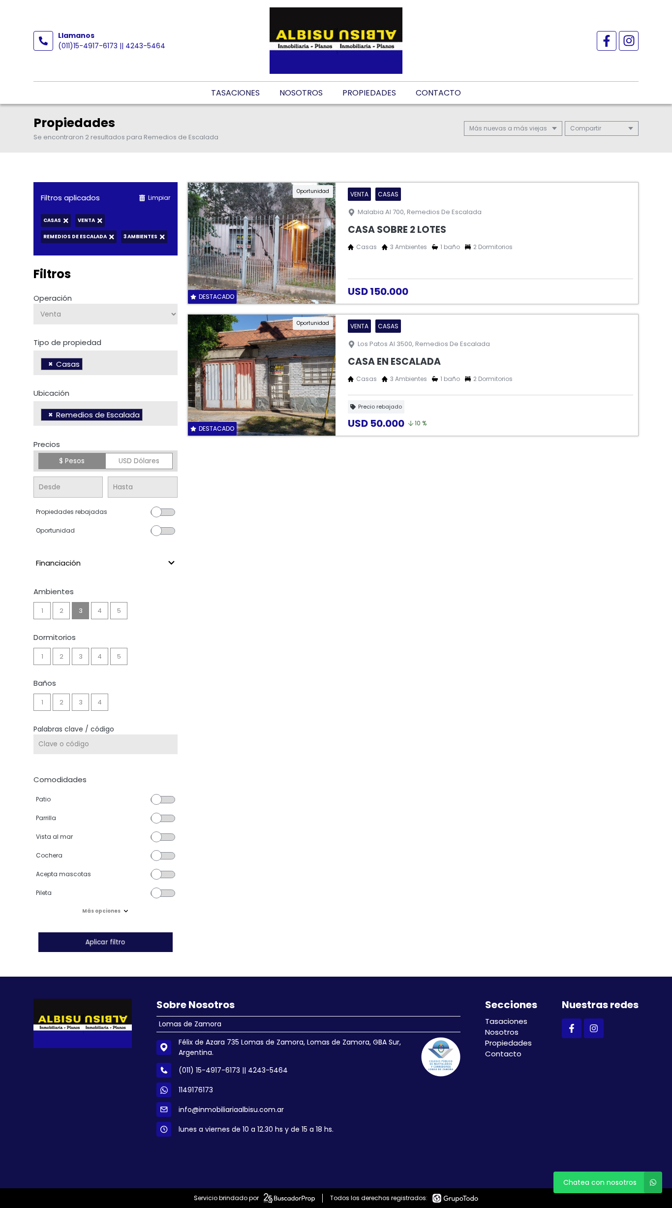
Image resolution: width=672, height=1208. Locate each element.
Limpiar (159, 197)
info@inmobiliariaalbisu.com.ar (231, 1109)
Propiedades (369, 92)
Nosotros (301, 92)
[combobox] (105, 362)
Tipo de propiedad (67, 342)
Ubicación (51, 393)
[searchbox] (88, 365)
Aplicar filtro (105, 942)
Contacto (438, 92)
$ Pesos (72, 461)
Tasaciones (235, 92)
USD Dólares (139, 461)
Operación (52, 298)
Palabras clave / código (73, 729)
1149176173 (196, 1090)
